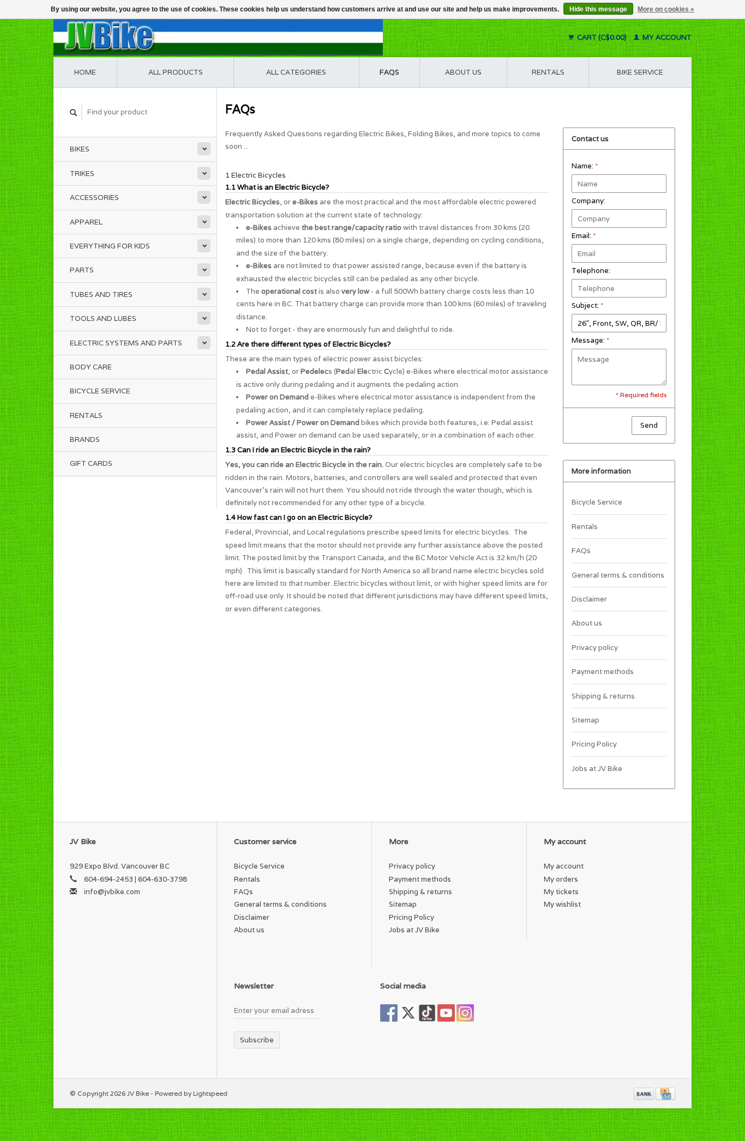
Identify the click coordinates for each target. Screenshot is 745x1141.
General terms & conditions (618, 575)
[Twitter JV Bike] (408, 1013)
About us (463, 72)
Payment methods (603, 671)
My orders (561, 879)
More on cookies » (666, 9)
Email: (584, 235)
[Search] (73, 112)
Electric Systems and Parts (126, 343)
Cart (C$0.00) (601, 37)
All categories (296, 72)
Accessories (94, 197)
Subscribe (257, 1040)
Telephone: (591, 270)
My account (666, 37)
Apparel (86, 222)
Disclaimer (589, 599)
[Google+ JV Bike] (427, 1013)
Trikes (82, 173)
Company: (588, 200)
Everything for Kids (110, 246)
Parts (82, 270)
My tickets (561, 891)
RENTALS (548, 72)
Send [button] (649, 425)
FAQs (389, 72)
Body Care (91, 367)
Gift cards (91, 463)
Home (85, 72)
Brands (85, 439)
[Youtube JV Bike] (446, 1013)
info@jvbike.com (112, 891)
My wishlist (562, 904)
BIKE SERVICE (640, 72)
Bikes (79, 149)
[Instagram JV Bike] (465, 1013)
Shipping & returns (603, 696)
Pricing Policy (594, 744)
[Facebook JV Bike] (389, 1013)
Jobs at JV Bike (597, 768)
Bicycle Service (100, 391)
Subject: (587, 305)
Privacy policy (595, 647)
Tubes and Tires (101, 294)
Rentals (86, 415)
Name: (585, 166)
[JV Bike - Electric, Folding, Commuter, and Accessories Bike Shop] (285, 37)
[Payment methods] (645, 1093)
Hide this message (598, 9)
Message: (590, 340)
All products (175, 72)
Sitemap (585, 720)
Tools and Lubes (103, 318)
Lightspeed (210, 1093)
